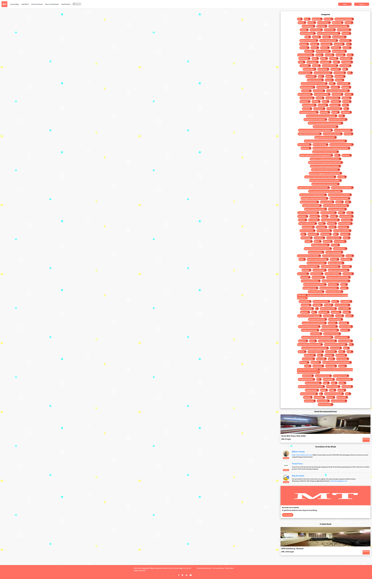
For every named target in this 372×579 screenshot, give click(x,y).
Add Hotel (25, 4)
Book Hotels (66, 4)
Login (345, 4)
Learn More (287, 515)
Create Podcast (37, 4)
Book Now (366, 439)
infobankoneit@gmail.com (338, 481)
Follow (286, 458)
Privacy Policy (218, 568)
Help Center (229, 568)
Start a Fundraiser (52, 4)
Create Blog (14, 4)
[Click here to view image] (286, 453)
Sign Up (361, 4)
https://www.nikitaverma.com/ (302, 455)
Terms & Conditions (203, 568)
